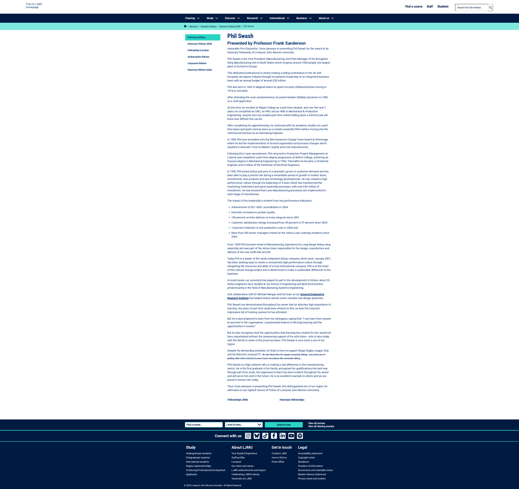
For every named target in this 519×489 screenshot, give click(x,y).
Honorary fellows (208, 26)
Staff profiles (238, 457)
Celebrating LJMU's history (246, 474)
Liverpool (236, 461)
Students (443, 6)
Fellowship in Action (198, 50)
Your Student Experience (244, 453)
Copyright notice (306, 457)
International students (197, 461)
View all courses (316, 423)
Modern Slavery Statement (312, 474)
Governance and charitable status (315, 470)
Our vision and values (243, 466)
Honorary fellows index (200, 69)
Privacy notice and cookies (312, 478)
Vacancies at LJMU (242, 478)
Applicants (191, 474)
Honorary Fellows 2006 (230, 26)
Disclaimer (303, 461)
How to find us (279, 457)
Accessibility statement (310, 453)
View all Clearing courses (321, 426)
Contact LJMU (279, 453)
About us (193, 26)
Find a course (413, 6)
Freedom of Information (310, 466)
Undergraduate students (199, 453)
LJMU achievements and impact (248, 470)
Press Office (278, 461)
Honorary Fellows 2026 (200, 43)
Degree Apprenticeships (198, 466)
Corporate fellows (197, 63)
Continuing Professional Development (205, 470)
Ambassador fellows (198, 56)
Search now (284, 424)
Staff (430, 6)
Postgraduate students (198, 457)
